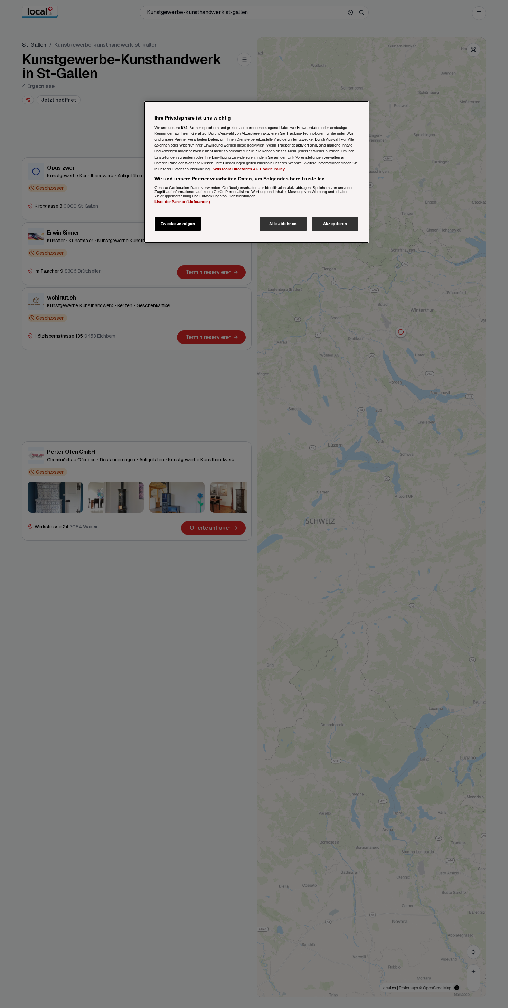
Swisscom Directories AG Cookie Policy (249, 169)
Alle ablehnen (283, 224)
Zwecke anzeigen (178, 224)
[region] (256, 172)
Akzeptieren (335, 224)
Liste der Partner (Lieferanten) (182, 202)
